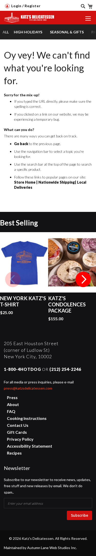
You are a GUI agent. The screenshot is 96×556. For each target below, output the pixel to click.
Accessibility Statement (29, 446)
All (6, 32)
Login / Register (25, 6)
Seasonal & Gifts (67, 32)
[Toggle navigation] (88, 18)
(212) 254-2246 (65, 369)
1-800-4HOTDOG (22, 369)
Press (12, 397)
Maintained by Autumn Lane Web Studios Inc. (40, 547)
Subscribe (79, 515)
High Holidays (28, 32)
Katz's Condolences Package (67, 304)
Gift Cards (17, 432)
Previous (12, 279)
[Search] (81, 6)
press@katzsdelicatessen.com (28, 388)
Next (83, 279)
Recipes (14, 452)
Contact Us (17, 425)
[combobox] (81, 9)
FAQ (11, 411)
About (13, 404)
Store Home (25, 182)
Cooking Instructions (27, 418)
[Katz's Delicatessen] (27, 16)
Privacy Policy (20, 439)
